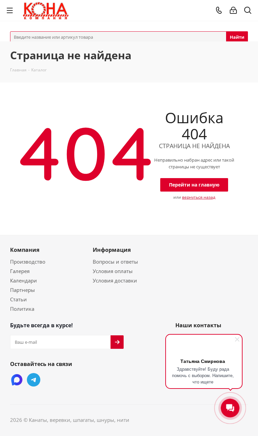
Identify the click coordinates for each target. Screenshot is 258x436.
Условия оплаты (113, 271)
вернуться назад (198, 197)
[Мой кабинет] (233, 10)
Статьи (18, 299)
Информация (112, 250)
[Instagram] (17, 380)
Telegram (33, 380)
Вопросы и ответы (115, 261)
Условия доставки (115, 280)
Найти (237, 37)
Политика (22, 308)
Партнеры (22, 290)
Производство (27, 261)
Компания (24, 250)
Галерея (20, 271)
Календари (23, 280)
